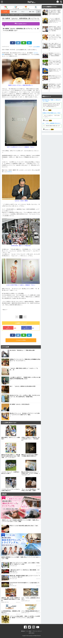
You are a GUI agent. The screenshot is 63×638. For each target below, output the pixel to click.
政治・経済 (14, 11)
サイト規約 (28, 631)
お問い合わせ (31, 633)
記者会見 (9, 171)
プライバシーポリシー (37, 631)
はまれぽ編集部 (36, 46)
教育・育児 (7, 14)
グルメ (22, 11)
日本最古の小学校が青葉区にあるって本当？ (51, 113)
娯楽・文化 (31, 11)
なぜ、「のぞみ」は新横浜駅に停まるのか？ (51, 123)
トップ (5, 11)
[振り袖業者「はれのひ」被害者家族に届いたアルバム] (29, 42)
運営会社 (23, 631)
